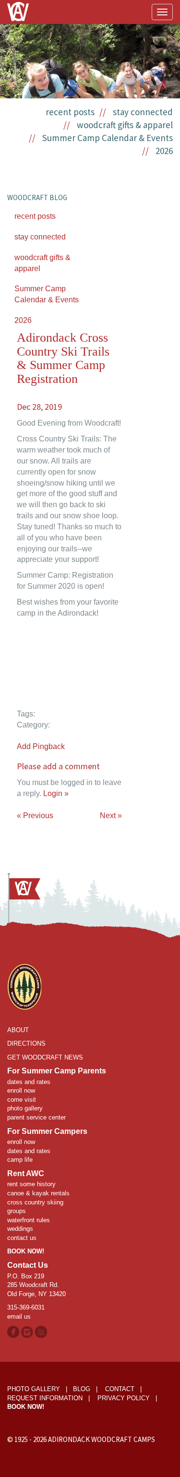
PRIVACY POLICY (123, 1398)
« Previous (35, 815)
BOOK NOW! (25, 1251)
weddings (20, 1228)
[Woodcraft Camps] (24, 985)
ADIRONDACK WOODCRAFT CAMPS (101, 1439)
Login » (56, 793)
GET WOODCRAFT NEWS (45, 1057)
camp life (20, 1159)
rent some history (31, 1184)
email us (19, 1316)
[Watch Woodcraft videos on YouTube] (41, 1331)
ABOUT (18, 1030)
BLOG (81, 1389)
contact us (21, 1237)
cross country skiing (35, 1202)
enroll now (21, 1090)
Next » (111, 815)
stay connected (143, 112)
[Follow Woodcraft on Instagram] (28, 1331)
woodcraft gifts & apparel (125, 125)
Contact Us (27, 1265)
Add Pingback (41, 746)
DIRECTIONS (26, 1043)
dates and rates (28, 1081)
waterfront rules (28, 1220)
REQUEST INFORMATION (45, 1398)
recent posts (70, 112)
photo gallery (25, 1108)
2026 (164, 150)
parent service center (36, 1117)
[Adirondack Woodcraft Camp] (18, 5)
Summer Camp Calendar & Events (107, 137)
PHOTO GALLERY (33, 1389)
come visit (21, 1099)
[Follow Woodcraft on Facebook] (13, 1331)
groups (16, 1211)
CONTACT (119, 1389)
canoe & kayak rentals (38, 1193)
